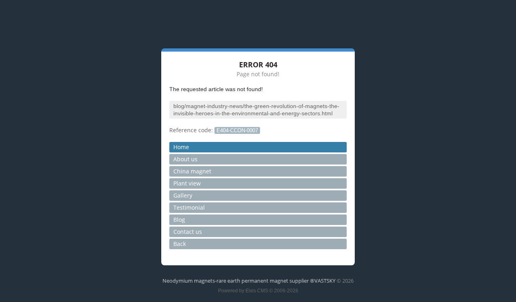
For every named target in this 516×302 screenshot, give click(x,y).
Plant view (187, 183)
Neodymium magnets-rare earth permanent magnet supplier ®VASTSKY (248, 280)
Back (179, 244)
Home (181, 147)
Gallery (182, 195)
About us (185, 159)
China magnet (192, 171)
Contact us (187, 231)
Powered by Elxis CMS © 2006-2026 (258, 291)
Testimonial (189, 207)
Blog (179, 219)
